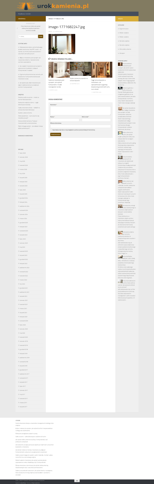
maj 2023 (22, 247)
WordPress (23, 483)
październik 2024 (24, 206)
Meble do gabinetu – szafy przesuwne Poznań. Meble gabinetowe (126, 90)
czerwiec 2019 (24, 341)
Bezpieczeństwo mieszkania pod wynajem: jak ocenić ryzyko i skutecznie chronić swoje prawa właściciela (127, 68)
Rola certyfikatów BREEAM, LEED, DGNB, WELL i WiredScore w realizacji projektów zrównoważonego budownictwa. (126, 261)
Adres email (85, 117)
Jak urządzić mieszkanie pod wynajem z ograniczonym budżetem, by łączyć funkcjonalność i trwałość (30, 68)
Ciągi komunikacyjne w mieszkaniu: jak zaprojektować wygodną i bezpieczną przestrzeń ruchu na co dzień (100, 84)
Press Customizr (36, 483)
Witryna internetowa (55, 123)
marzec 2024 (23, 218)
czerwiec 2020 (24, 329)
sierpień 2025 (23, 186)
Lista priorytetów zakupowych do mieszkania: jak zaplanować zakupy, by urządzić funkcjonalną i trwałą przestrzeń (127, 161)
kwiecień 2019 (24, 345)
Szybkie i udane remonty (25, 113)
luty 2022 (22, 284)
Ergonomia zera (124, 29)
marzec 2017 (23, 402)
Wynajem (122, 53)
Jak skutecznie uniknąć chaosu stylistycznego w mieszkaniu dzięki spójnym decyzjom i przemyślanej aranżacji (127, 210)
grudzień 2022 (24, 259)
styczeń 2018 (23, 366)
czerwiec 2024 (24, 214)
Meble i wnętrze (124, 33)
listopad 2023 (23, 227)
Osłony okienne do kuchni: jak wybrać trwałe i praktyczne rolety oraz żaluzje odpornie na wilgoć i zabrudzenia (126, 137)
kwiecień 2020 (24, 337)
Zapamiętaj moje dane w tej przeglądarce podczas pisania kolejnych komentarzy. (73, 130)
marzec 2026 (23, 169)
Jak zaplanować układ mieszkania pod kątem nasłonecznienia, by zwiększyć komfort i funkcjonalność (29, 85)
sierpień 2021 (23, 296)
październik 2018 (24, 357)
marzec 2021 (23, 308)
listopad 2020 (23, 317)
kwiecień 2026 (24, 165)
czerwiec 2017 (24, 390)
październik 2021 (24, 292)
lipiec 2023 (23, 239)
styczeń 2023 (23, 255)
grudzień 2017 (24, 370)
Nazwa (52, 117)
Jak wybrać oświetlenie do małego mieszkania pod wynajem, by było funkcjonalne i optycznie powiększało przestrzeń (126, 112)
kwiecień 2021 (24, 304)
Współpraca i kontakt (24, 14)
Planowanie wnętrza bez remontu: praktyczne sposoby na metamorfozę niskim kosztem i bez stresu (126, 236)
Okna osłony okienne (125, 49)
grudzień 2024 (24, 198)
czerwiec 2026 (24, 157)
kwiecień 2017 (24, 398)
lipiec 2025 (23, 190)
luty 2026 (22, 173)
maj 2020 (22, 333)
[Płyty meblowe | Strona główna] (53, 6)
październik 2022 (24, 267)
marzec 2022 (23, 280)
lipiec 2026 (23, 153)
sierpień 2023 (23, 235)
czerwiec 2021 (24, 300)
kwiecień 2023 (24, 251)
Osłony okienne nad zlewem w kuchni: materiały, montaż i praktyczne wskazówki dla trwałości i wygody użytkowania (126, 185)
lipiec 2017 (23, 386)
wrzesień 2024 (24, 210)
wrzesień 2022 (24, 272)
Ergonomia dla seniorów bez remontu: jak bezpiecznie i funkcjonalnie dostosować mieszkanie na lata (30, 77)
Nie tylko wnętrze (124, 41)
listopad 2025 (23, 182)
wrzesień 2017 (24, 378)
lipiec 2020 (23, 325)
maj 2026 (22, 161)
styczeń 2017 (23, 407)
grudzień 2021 (24, 288)
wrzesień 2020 (24, 321)
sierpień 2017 (23, 382)
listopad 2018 (23, 353)
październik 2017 (24, 374)
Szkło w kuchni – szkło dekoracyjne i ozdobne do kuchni (31, 436)
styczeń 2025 (23, 194)
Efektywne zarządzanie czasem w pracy (26, 433)
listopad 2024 (23, 202)
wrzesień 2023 (24, 231)
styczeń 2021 (23, 312)
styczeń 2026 (23, 177)
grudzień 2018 (24, 349)
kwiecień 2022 (24, 276)
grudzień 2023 (24, 222)
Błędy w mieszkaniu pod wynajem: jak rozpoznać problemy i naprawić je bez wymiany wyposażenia (29, 60)
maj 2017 (22, 394)
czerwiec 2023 (24, 243)
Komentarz (53, 104)
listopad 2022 (23, 263)
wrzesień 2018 (24, 362)
